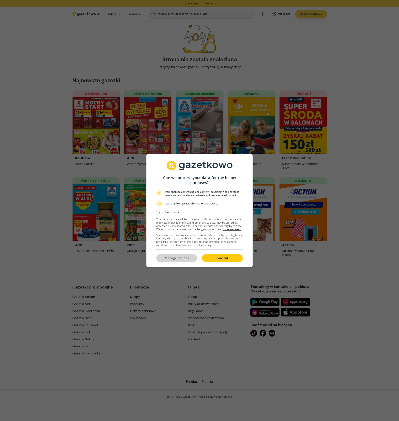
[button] (199, 212)
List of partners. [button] (232, 229)
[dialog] (199, 210)
